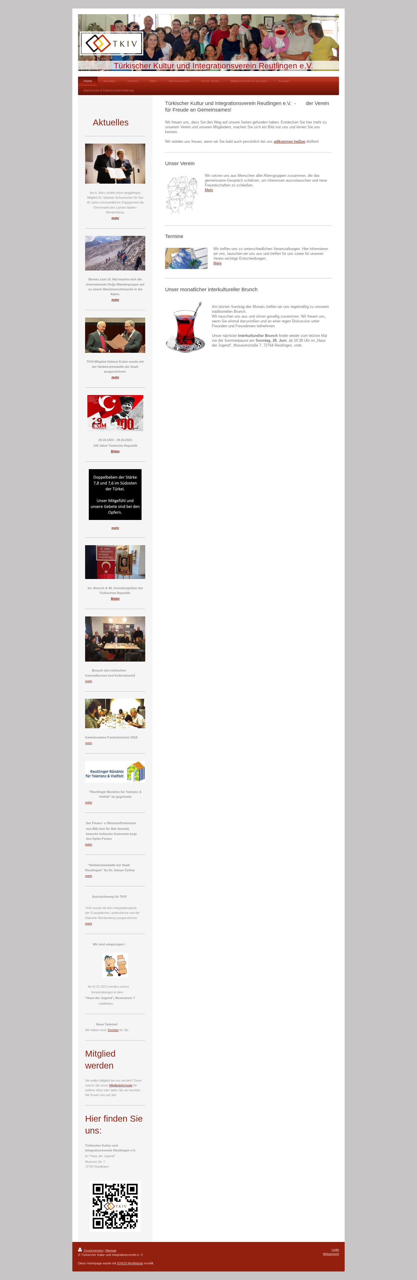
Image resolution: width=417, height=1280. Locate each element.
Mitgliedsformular (120, 1085)
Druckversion (93, 1250)
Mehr (209, 190)
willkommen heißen (289, 142)
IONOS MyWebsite (130, 1263)
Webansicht (331, 1254)
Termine (113, 1030)
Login (335, 1249)
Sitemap (110, 1250)
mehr (88, 681)
